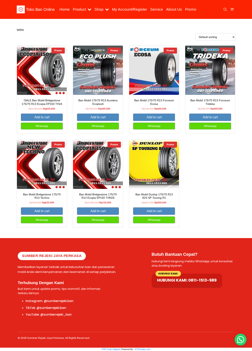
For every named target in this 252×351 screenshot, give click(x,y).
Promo (190, 9)
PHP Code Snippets (111, 349)
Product (79, 9)
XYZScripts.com (142, 349)
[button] (90, 9)
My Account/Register (129, 9)
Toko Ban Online (40, 9)
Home (64, 9)
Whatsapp (42, 125)
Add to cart (41, 117)
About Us (174, 9)
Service (156, 9)
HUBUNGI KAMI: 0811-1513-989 (187, 280)
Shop (99, 9)
